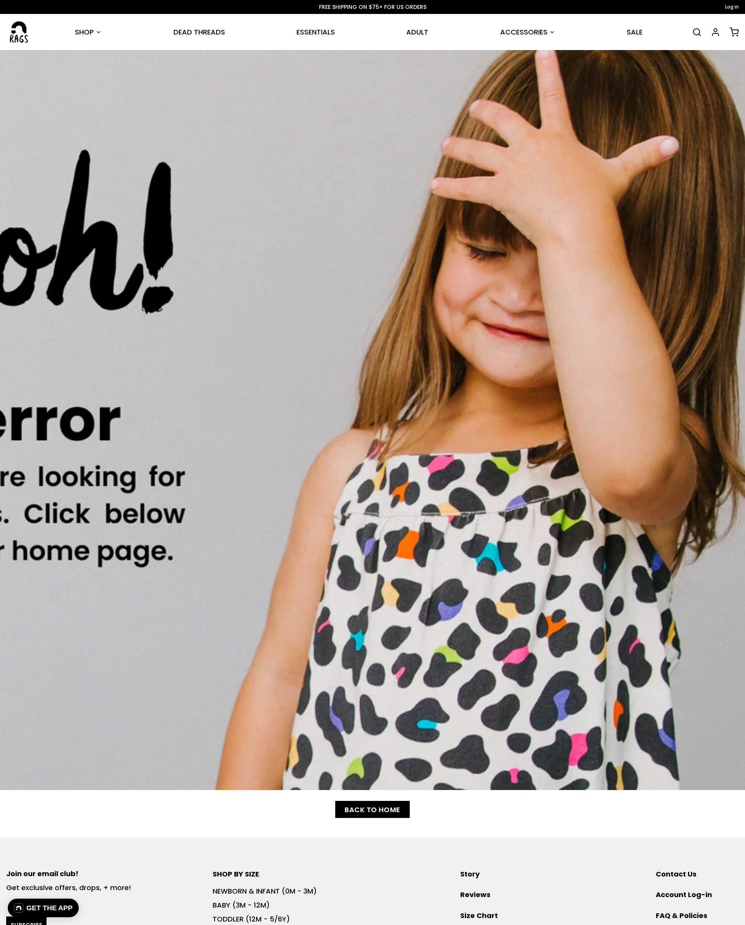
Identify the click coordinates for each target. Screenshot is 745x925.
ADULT (417, 32)
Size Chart (479, 915)
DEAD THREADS (199, 32)
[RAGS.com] (18, 32)
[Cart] (731, 32)
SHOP (84, 32)
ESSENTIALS (315, 32)
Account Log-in (684, 894)
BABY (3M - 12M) (241, 905)
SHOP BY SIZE (236, 874)
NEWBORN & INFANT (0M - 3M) (265, 891)
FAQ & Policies (681, 915)
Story (470, 874)
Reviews (475, 894)
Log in (732, 7)
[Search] (694, 32)
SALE (635, 32)
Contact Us (676, 874)
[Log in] (712, 32)
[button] (43, 908)
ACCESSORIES (523, 32)
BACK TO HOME (372, 809)
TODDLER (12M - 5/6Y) (251, 919)
